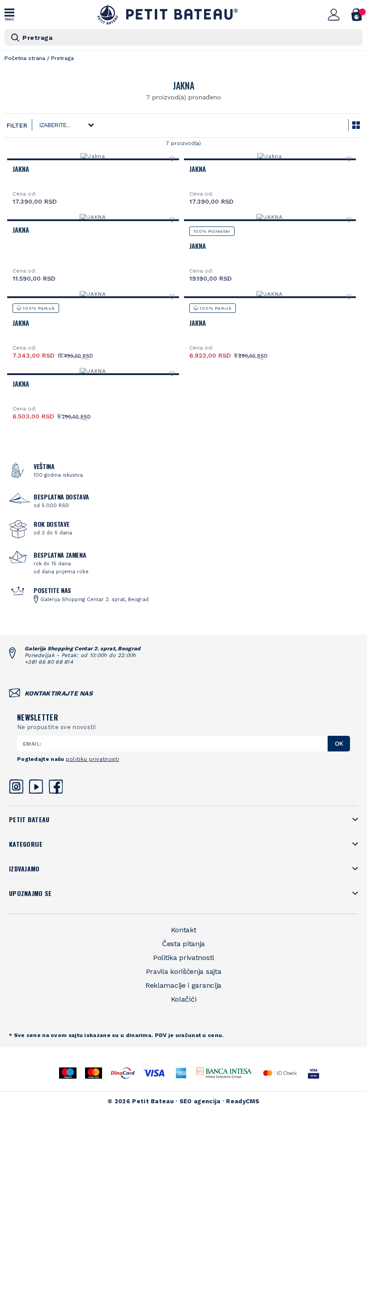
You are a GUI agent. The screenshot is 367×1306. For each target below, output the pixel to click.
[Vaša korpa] (357, 15)
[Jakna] (93, 156)
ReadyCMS (242, 1101)
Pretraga (37, 37)
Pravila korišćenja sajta (184, 971)
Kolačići (183, 999)
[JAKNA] (93, 217)
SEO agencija (200, 1101)
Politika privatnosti (183, 957)
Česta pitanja (183, 943)
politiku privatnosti (92, 759)
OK (339, 743)
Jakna (21, 169)
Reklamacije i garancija (183, 985)
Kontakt (183, 930)
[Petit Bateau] (167, 14)
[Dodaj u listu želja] (172, 158)
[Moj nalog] (334, 15)
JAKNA (21, 230)
